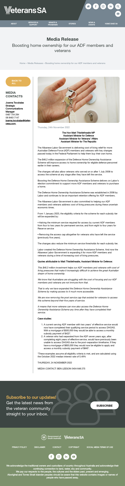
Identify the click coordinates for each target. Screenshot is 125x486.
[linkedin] (111, 6)
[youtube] (118, 14)
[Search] (118, 6)
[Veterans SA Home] (88, 6)
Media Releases (35, 63)
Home (22, 63)
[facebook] (96, 6)
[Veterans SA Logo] (25, 7)
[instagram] (103, 6)
